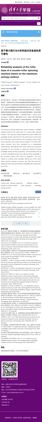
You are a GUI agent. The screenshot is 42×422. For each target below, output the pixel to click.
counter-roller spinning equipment (12, 183)
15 (8, 405)
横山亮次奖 (18, 2)
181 (8, 402)
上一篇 (17, 223)
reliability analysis (32, 183)
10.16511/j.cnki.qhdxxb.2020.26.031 (18, 43)
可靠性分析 (16, 173)
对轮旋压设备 (5, 173)
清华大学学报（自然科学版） (10, 41)
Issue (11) (33, 41)
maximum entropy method (9, 185)
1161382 (10, 399)
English (38, 2)
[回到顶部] (39, 213)
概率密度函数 (8, 176)
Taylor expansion (26, 185)
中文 (32, 2)
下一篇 (24, 223)
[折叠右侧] (39, 217)
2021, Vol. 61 (24, 41)
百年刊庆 (26, 2)
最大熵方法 (26, 173)
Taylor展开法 (37, 173)
